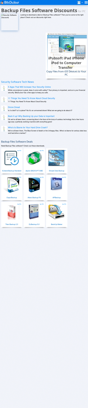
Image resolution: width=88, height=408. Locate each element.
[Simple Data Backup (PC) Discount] (56, 157)
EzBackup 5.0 (34, 224)
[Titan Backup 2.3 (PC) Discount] (11, 210)
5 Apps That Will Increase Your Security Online (29, 86)
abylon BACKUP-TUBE (34, 170)
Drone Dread (14, 107)
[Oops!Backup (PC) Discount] (11, 183)
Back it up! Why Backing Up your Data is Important (31, 115)
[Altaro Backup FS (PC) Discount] (34, 183)
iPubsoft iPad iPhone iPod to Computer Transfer (66, 63)
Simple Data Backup (56, 170)
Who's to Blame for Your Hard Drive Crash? (28, 127)
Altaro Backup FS (34, 197)
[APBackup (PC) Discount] (56, 183)
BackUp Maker (56, 224)
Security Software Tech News (17, 81)
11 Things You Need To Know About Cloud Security (31, 98)
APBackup (57, 197)
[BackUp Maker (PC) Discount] (56, 210)
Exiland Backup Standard (11, 170)
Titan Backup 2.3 (11, 224)
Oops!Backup (12, 197)
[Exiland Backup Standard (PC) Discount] (11, 157)
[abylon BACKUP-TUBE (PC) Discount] (34, 157)
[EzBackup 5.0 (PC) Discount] (34, 210)
